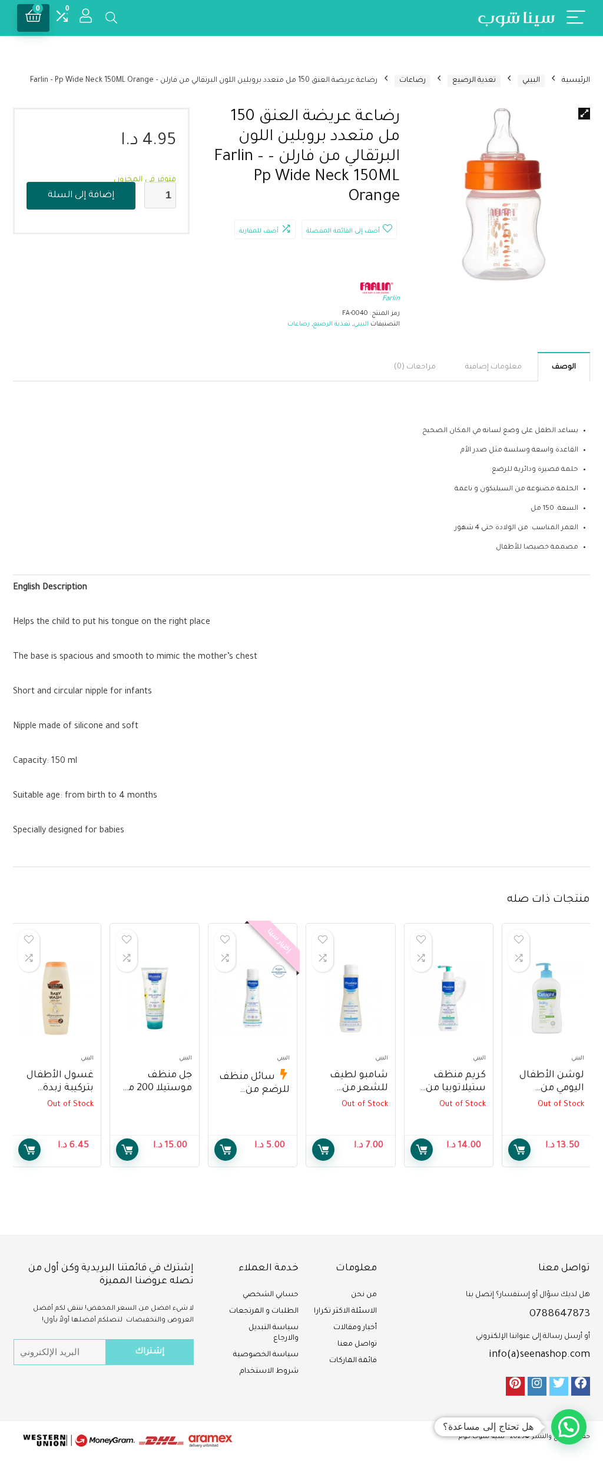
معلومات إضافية (493, 367)
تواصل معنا (357, 1344)
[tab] (564, 366)
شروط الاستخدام (269, 1371)
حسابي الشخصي (271, 1295)
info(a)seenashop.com (539, 1355)
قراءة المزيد (519, 1149)
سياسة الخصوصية (266, 1355)
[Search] (111, 18)
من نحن (364, 1295)
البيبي (531, 81)
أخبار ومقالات (355, 1328)
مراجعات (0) (415, 367)
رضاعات (412, 81)
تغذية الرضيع (474, 81)
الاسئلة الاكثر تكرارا (345, 1311)
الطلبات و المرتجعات (264, 1311)
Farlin (391, 299)
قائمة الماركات (353, 1361)
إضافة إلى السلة (81, 196)
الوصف (564, 367)
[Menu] (576, 18)
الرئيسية (576, 81)
